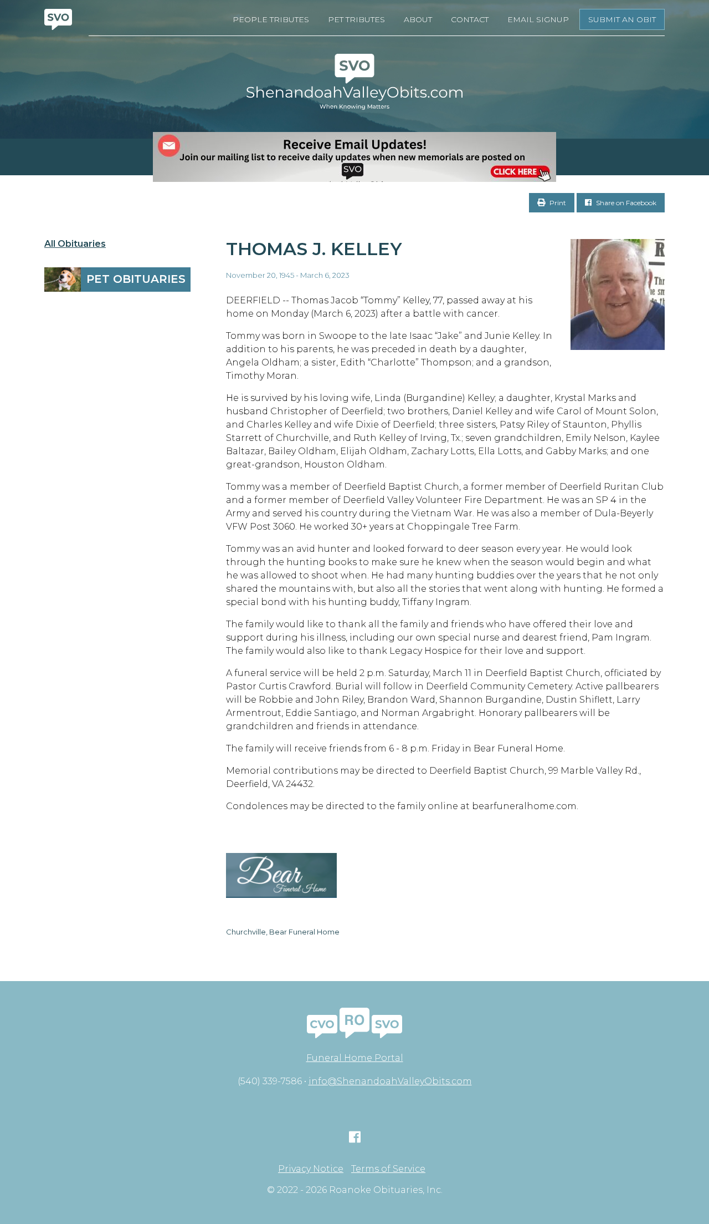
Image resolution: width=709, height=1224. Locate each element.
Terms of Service (388, 1169)
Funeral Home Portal (354, 1058)
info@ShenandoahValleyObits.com (390, 1081)
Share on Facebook (625, 203)
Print (557, 203)
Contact (470, 19)
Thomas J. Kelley (314, 249)
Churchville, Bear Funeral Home (283, 931)
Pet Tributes (356, 19)
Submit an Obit (622, 19)
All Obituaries (75, 244)
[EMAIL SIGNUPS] (354, 157)
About (418, 19)
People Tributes (271, 19)
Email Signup (538, 19)
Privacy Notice (310, 1169)
